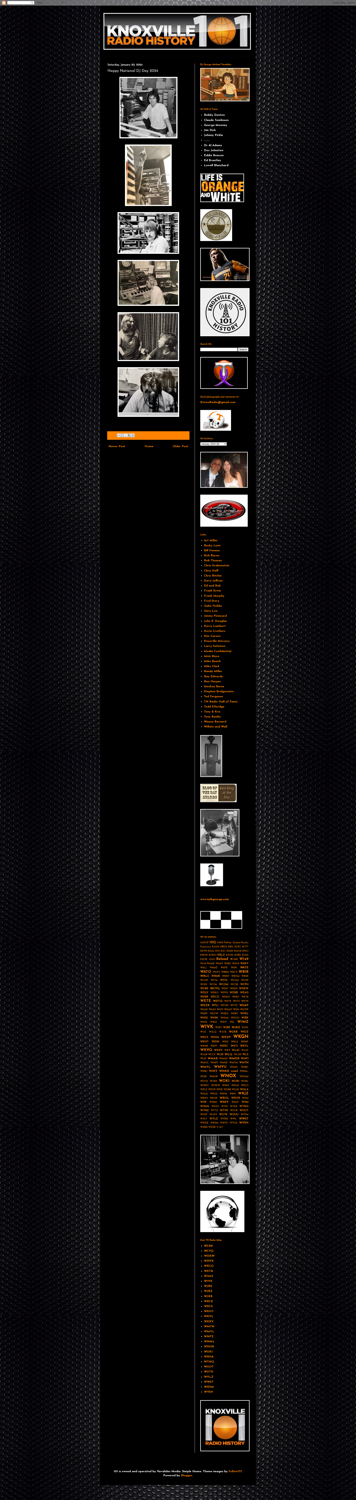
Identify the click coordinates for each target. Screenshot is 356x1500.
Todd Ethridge (214, 706)
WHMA (224, 1018)
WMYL (205, 1067)
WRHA (223, 1094)
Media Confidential (217, 651)
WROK (213, 1098)
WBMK (215, 976)
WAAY (219, 963)
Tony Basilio (212, 716)
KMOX (238, 951)
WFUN (224, 1005)
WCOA (213, 984)
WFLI (215, 1005)
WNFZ (213, 1071)
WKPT (213, 1046)
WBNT (226, 976)
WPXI (219, 1089)
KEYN (203, 951)
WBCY (233, 972)
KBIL (230, 947)
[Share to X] (126, 435)
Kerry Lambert (215, 626)
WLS (245, 1054)
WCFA (214, 980)
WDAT (224, 988)
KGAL (211, 951)
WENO (226, 997)
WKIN (215, 1041)
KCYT (245, 947)
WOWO (204, 1085)
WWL (233, 1119)
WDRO (214, 992)
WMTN (243, 1062)
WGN (236, 1009)
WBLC (204, 976)
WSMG (204, 1106)
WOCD (204, 1081)
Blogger (186, 1475)
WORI (235, 1081)
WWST (243, 1118)
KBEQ (223, 947)
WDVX (224, 992)
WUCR (234, 1110)
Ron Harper (212, 681)
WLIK (220, 1054)
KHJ (217, 951)
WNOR (214, 1076)
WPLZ (203, 1089)
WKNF (244, 1042)
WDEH (234, 988)
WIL (232, 1022)
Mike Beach (212, 661)
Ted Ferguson (213, 696)
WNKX (224, 1071)
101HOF (204, 942)
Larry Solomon (214, 646)
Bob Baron (211, 555)
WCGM (235, 980)
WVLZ (214, 1118)
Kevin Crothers (214, 631)
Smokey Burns (214, 686)
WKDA (215, 1037)
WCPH (244, 984)
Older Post (180, 446)
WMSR (224, 1063)
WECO (215, 997)
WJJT (203, 1032)
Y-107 (220, 1127)
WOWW (215, 1085)
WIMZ (242, 1022)
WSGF (235, 1102)
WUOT (244, 1110)
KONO (212, 955)
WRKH (204, 1098)
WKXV (218, 1050)
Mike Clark (212, 666)
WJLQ (212, 1032)
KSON (229, 955)
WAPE (224, 967)
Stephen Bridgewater (219, 691)
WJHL (245, 1027)
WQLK (204, 1094)
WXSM (214, 1123)
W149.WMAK (207, 963)
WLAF (244, 1050)
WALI (203, 967)
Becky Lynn (212, 545)
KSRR (237, 955)
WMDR (234, 1058)
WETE (205, 1001)
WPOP (212, 1089)
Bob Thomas (213, 560)
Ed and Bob (212, 585)
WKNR (204, 1046)
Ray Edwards (213, 676)
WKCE (244, 1032)
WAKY (244, 963)
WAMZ (213, 967)
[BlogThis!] (122, 435)
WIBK (244, 1017)
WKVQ (206, 1050)
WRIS (233, 1094)
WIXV (218, 1027)
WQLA (244, 1089)
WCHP (244, 980)
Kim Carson (212, 636)
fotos (227, 942)
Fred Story (211, 600)
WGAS (212, 1009)
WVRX (224, 1119)
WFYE (234, 1005)
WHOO (235, 1018)
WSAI (245, 1098)
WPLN (235, 1085)
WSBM (213, 1102)
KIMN (230, 951)
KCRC (238, 947)
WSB (203, 1102)
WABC (227, 963)
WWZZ (204, 1123)
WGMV (228, 1009)
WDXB (234, 992)
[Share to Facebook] (129, 435)
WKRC (224, 1046)
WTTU (214, 1110)
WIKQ (213, 1022)
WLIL (229, 1054)
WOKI (224, 1081)
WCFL (224, 980)
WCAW (204, 980)
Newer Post (116, 446)
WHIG (204, 1017)
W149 (243, 959)
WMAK (213, 1058)
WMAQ (223, 1058)
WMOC (204, 1063)
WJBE (226, 1027)
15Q (213, 942)
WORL (244, 1081)
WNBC (244, 1067)
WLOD (238, 1054)
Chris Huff (211, 570)
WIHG (203, 1022)
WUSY (213, 1114)
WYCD (233, 1123)
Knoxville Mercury (217, 641)
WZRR (204, 1127)
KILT (223, 951)
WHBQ (224, 1013)
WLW (203, 1058)
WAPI (234, 967)
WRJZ (243, 1093)
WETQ (217, 1001)
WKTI (234, 1046)
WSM (245, 1102)
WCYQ (215, 988)
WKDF (226, 1037)
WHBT (234, 1013)
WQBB (227, 1089)
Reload (222, 959)
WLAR (203, 1054)
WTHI (224, 1106)
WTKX (233, 1106)
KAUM (215, 947)
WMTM (233, 1063)
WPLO (244, 1085)
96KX (220, 942)
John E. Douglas (215, 621)
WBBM (225, 972)
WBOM (235, 976)
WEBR (204, 997)
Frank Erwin (212, 590)
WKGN (240, 1036)
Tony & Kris (212, 711)
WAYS (216, 972)
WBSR (244, 976)
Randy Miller (213, 671)
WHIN (214, 1017)
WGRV (203, 1013)
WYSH (243, 1122)
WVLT (203, 1119)
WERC (235, 997)
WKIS (225, 1042)
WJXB (233, 1031)
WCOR (234, 984)
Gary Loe (210, 610)
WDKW (243, 988)
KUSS (245, 955)
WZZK (212, 1127)
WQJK (235, 1089)
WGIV (220, 1009)
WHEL (244, 1013)
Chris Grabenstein (216, 565)
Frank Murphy (214, 595)
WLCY (212, 1054)
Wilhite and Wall (215, 726)
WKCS (204, 1037)
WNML (209, 1341)
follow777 (235, 1471)
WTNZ (204, 1110)
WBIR (243, 972)
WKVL (244, 1046)
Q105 (212, 959)
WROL (224, 1098)
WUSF (203, 1114)
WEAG (244, 992)
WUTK (223, 1114)
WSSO (215, 1106)
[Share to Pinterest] (133, 435)
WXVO (224, 1123)
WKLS (234, 1042)
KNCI (245, 951)
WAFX (235, 963)
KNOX (204, 955)
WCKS (203, 984)
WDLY (204, 992)
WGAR (204, 1009)
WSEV (224, 1102)
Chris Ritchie (213, 575)
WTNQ (243, 1106)
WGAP (243, 1005)
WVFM (244, 1114)
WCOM (223, 984)
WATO (205, 972)
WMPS (214, 1063)
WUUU (234, 1114)
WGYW (214, 1013)
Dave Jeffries (213, 580)
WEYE (244, 1001)
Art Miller (211, 540)
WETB (245, 997)
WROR (235, 1098)
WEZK (205, 1005)
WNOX (228, 1076)
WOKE (213, 1081)
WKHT (204, 1041)
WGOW (244, 1009)
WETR (227, 1001)
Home (149, 446)
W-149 (234, 959)
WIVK (206, 1027)
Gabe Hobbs (213, 605)
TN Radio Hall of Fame (221, 701)
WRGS (213, 1094)
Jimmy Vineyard (215, 615)
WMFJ (244, 1058)
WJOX (222, 1032)
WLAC (236, 1050)
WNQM (244, 1076)
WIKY (223, 1022)
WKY (227, 1050)
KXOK (203, 959)
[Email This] (119, 435)
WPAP (225, 1085)
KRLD (221, 955)
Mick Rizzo (211, 656)
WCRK (204, 988)
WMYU (220, 1067)
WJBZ (236, 1027)
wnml (234, 1071)
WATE (244, 967)
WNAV (234, 1067)
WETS (236, 1001)
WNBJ (203, 1071)
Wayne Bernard (215, 721)
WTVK (224, 1110)
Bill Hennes (212, 550)
